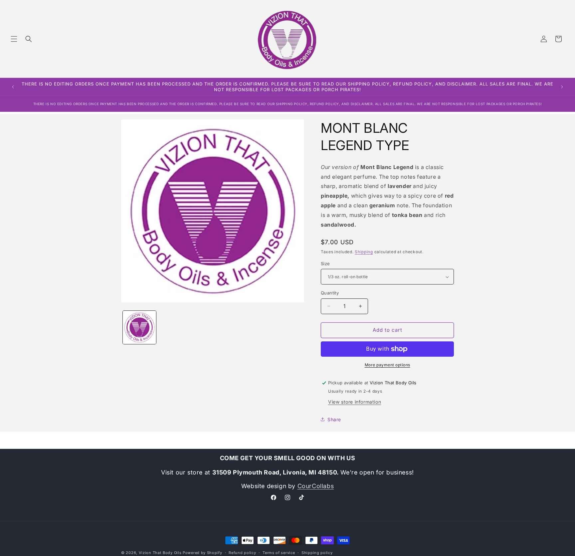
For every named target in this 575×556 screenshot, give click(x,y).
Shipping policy (317, 552)
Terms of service (279, 552)
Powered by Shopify (202, 552)
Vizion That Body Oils (160, 552)
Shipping (364, 251)
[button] (14, 39)
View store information (354, 401)
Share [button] (334, 419)
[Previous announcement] (13, 87)
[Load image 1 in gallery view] (139, 327)
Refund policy (242, 552)
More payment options (387, 364)
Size (325, 263)
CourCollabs (315, 486)
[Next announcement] (562, 87)
